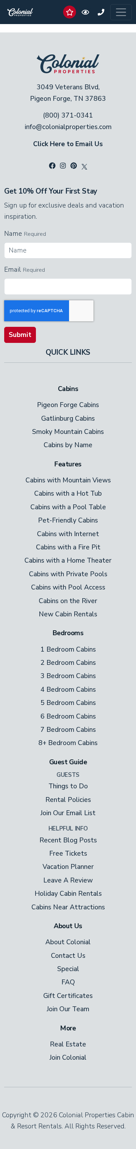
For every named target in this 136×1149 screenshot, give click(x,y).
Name (13, 233)
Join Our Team (68, 1009)
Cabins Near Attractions (68, 907)
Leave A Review (68, 880)
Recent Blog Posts (68, 840)
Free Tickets (68, 853)
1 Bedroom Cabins (68, 649)
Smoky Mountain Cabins (68, 431)
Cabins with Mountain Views (68, 480)
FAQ (68, 982)
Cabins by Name (68, 445)
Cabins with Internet (68, 534)
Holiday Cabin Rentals (68, 893)
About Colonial (68, 942)
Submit (20, 334)
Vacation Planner (68, 866)
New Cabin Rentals (68, 614)
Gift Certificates (68, 995)
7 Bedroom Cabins (68, 729)
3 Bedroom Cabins (68, 676)
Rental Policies (68, 799)
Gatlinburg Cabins (68, 418)
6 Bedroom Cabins (68, 716)
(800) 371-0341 (68, 115)
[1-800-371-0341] (101, 12)
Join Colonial (68, 1057)
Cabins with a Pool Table (68, 507)
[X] (84, 166)
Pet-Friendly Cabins (68, 520)
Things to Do (68, 786)
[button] (69, 12)
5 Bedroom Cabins (68, 702)
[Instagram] (63, 166)
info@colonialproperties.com (68, 127)
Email (12, 269)
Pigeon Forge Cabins (68, 405)
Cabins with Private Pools (68, 574)
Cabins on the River (68, 601)
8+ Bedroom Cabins (68, 743)
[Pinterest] (73, 166)
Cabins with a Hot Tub (68, 493)
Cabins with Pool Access (68, 587)
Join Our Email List (68, 813)
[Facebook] (52, 166)
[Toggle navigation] (121, 12)
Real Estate (68, 1044)
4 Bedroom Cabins (68, 689)
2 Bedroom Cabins (68, 662)
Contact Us (68, 955)
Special (68, 969)
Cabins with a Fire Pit (68, 547)
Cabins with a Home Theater (68, 560)
